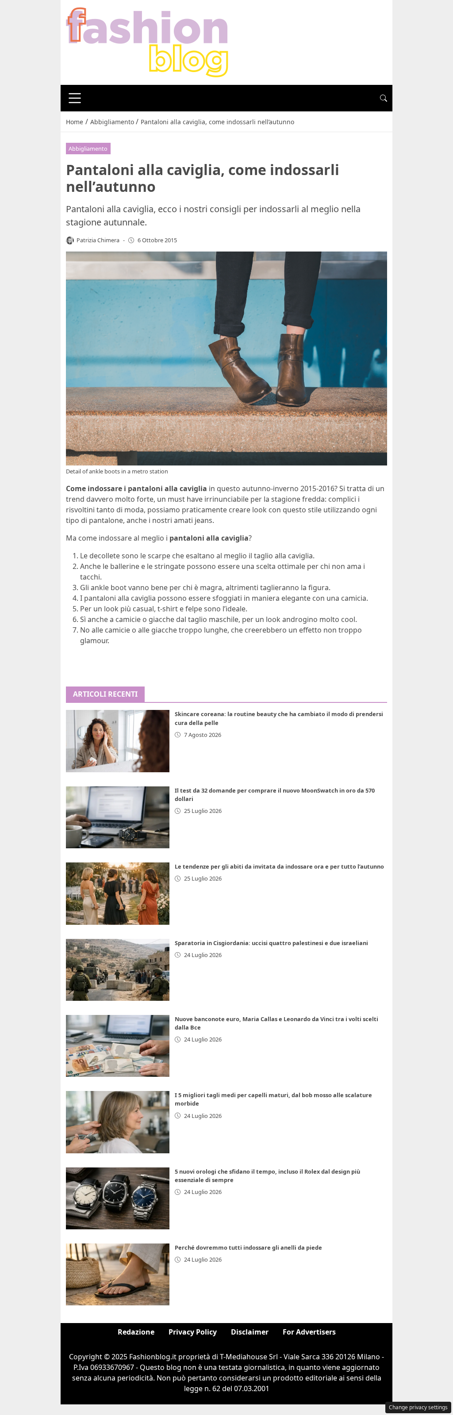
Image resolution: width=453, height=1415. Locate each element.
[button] (383, 98)
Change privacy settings (418, 1407)
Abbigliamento (88, 149)
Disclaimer (250, 1332)
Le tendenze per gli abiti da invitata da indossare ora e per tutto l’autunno (279, 866)
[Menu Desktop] (75, 98)
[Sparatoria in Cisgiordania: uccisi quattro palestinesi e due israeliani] (117, 970)
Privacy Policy (193, 1332)
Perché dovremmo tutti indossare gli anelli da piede (248, 1247)
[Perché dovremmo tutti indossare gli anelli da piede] (117, 1274)
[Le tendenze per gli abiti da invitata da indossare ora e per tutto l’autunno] (117, 893)
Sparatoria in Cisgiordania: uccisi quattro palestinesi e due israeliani (271, 943)
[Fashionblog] (147, 41)
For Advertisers (309, 1332)
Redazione (136, 1332)
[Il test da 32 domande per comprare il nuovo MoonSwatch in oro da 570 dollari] (117, 817)
